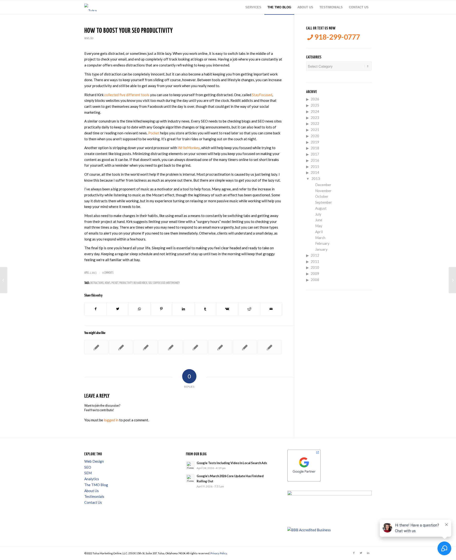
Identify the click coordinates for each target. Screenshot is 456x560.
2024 (315, 111)
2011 (315, 261)
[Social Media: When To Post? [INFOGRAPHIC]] (3, 280)
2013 (315, 178)
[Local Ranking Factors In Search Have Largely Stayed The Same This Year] (269, 347)
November (323, 190)
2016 (315, 160)
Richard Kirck (140, 283)
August (321, 208)
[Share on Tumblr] (205, 308)
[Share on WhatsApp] (139, 308)
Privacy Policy (218, 553)
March (320, 237)
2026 (315, 99)
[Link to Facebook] (353, 552)
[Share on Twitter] (117, 308)
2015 (315, 166)
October (321, 196)
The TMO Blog (96, 485)
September (323, 202)
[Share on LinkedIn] (183, 308)
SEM (88, 473)
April (319, 232)
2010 (315, 267)
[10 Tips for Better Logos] (245, 347)
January (321, 249)
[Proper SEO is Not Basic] (146, 347)
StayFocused (262, 95)
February (322, 243)
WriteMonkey (189, 148)
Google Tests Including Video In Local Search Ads (232, 463)
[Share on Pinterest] (161, 308)
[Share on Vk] (227, 308)
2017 (315, 154)
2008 (315, 280)
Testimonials (94, 496)
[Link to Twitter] (361, 552)
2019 (315, 142)
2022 (315, 123)
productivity (126, 283)
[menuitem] (253, 7)
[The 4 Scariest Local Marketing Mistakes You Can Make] (121, 347)
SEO (91, 38)
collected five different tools (126, 95)
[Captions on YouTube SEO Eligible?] (195, 347)
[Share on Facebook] (95, 308)
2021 (315, 129)
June (318, 220)
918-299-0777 (336, 37)
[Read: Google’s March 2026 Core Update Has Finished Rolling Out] (190, 478)
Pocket (153, 133)
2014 (315, 172)
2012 (315, 255)
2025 (315, 105)
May (318, 226)
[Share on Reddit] (249, 308)
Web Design (94, 461)
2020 (315, 136)
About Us (91, 491)
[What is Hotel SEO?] (220, 347)
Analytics (91, 479)
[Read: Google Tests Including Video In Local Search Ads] (190, 465)
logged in (111, 420)
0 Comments (107, 273)
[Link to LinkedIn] (368, 552)
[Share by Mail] (271, 308)
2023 (315, 117)
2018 (315, 148)
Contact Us (93, 502)
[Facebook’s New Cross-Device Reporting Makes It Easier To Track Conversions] (96, 347)
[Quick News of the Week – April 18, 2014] (170, 347)
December (323, 185)
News (86, 38)
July (318, 214)
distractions (97, 283)
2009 (315, 273)
